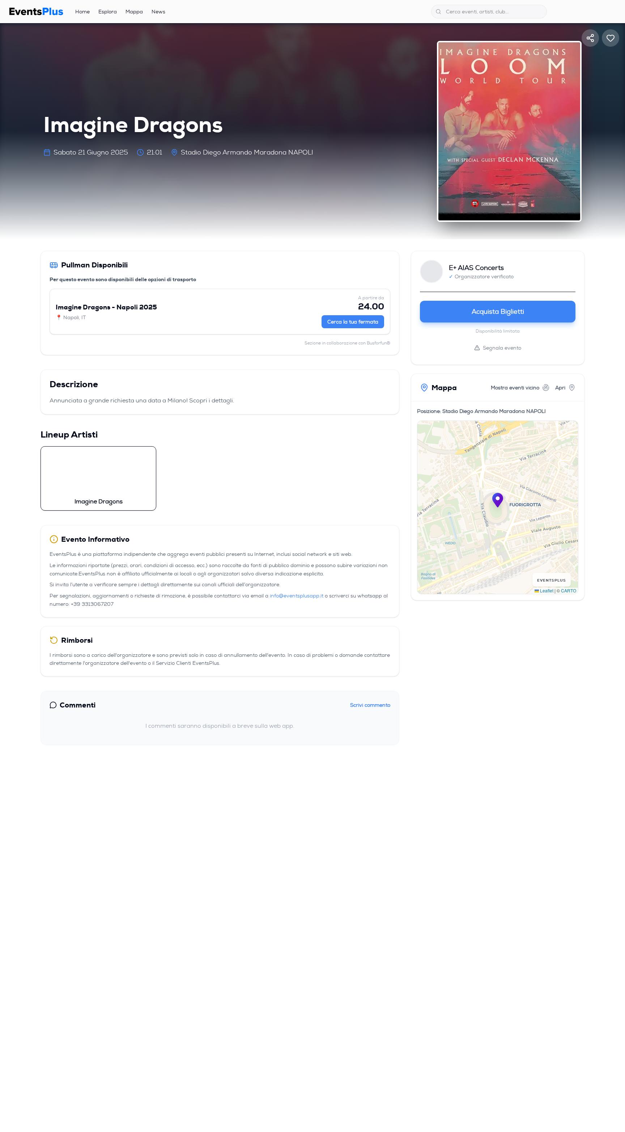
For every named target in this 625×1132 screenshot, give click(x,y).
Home (82, 11)
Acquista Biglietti (498, 311)
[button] (497, 500)
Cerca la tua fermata (352, 321)
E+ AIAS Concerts (476, 267)
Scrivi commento (370, 705)
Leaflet (546, 590)
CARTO (568, 590)
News (158, 11)
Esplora (107, 11)
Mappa (134, 11)
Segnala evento (502, 348)
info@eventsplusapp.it (296, 595)
